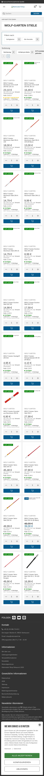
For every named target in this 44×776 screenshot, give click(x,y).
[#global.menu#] (4, 6)
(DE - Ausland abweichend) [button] (11, 100)
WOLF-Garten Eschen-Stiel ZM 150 (11, 303)
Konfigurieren (22, 762)
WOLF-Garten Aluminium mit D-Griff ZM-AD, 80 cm (31, 85)
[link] (22, 38)
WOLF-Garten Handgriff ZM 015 (11, 357)
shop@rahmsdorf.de (13, 636)
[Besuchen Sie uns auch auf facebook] (14, 617)
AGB (3, 681)
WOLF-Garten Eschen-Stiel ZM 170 (32, 303)
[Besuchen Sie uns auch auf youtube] (19, 617)
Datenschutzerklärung (9, 717)
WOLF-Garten (9, 80)
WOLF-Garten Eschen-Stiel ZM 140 (32, 250)
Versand (17, 92)
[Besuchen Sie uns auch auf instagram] (24, 617)
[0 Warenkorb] (40, 6)
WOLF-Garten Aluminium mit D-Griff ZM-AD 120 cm (10, 85)
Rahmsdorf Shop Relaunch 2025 (13, 667)
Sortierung (7, 52)
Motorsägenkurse (8, 664)
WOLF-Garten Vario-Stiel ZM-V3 (10, 466)
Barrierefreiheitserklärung (10, 694)
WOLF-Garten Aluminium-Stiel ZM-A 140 (10, 140)
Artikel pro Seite (24, 52)
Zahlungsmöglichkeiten (9, 655)
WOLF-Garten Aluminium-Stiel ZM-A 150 (10, 195)
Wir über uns (6, 651)
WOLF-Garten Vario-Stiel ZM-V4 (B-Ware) (31, 519)
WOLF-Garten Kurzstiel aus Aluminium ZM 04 (11, 412)
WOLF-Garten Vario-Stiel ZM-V (31, 412)
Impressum (5, 687)
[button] (3, 56)
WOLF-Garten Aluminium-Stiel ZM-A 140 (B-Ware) (31, 140)
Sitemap (4, 684)
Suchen (36, 14)
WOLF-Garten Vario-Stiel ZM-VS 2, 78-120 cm (31, 576)
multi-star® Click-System (9, 19)
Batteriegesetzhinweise (9, 691)
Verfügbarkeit (10, 39)
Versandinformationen (9, 658)
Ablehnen (22, 769)
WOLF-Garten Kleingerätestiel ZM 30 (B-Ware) (32, 357)
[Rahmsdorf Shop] (18, 6)
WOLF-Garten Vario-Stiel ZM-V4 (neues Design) (10, 576)
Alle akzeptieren (22, 756)
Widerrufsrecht (7, 697)
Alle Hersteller (28, 39)
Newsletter (5, 661)
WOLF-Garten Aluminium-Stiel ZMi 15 (11, 250)
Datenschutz (6, 678)
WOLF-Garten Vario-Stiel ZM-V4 (10, 519)
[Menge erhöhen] (17, 105)
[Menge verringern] (6, 105)
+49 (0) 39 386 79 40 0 (11, 629)
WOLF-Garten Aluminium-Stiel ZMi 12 (32, 194)
